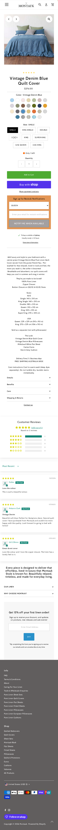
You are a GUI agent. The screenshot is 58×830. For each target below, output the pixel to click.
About (6, 683)
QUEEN (15, 137)
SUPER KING (40, 137)
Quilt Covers (9, 735)
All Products (9, 773)
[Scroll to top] (52, 822)
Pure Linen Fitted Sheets (14, 706)
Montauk (23, 824)
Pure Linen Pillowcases (13, 710)
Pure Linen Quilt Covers (14, 698)
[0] (52, 4)
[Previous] (9, 19)
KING (26, 137)
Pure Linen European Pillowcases (18, 714)
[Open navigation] (6, 4)
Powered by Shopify (37, 824)
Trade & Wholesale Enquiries (16, 691)
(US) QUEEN (20, 145)
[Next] (16, 19)
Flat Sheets (8, 746)
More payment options (29, 191)
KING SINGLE (27, 130)
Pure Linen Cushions (12, 718)
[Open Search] (40, 4)
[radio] (12, 100)
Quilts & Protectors (12, 758)
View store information (30, 242)
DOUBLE (43, 130)
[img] (8, 478)
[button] (16, 436)
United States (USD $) (18, 784)
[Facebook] (5, 810)
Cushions (8, 765)
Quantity (29, 158)
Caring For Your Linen (13, 687)
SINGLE (13, 130)
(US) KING (37, 145)
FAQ (5, 675)
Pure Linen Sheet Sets (13, 695)
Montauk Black (10, 742)
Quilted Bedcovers (11, 731)
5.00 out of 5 (37, 428)
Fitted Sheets (9, 750)
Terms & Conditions (12, 679)
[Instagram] (9, 810)
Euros (6, 762)
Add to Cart (29, 175)
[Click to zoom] (49, 19)
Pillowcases (9, 754)
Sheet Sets (8, 739)
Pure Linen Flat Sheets (13, 702)
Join (29, 637)
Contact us (28, 405)
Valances (7, 769)
